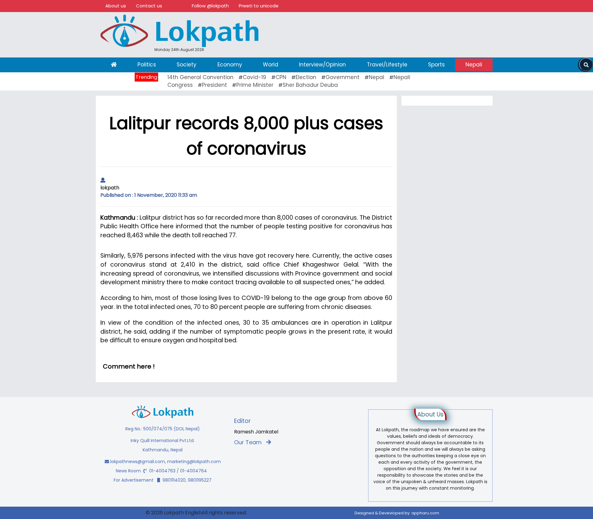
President (214, 85)
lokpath (109, 187)
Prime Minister (254, 85)
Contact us (149, 5)
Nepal (376, 77)
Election (306, 77)
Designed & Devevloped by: (397, 513)
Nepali (473, 64)
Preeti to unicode (259, 5)
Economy (229, 64)
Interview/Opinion (322, 64)
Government (343, 77)
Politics (146, 64)
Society (186, 64)
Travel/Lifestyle (387, 64)
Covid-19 (254, 77)
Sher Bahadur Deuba (310, 85)
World (270, 64)
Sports (436, 64)
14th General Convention (200, 77)
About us (115, 5)
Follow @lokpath (210, 5)
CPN (280, 77)
